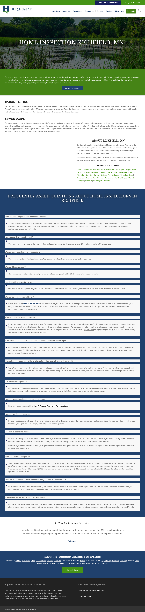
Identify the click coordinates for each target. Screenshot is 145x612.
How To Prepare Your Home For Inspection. (51, 406)
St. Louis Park (106, 175)
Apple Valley (87, 169)
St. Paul (100, 177)
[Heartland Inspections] (17, 11)
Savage (96, 175)
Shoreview (80, 177)
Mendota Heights (121, 177)
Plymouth (131, 172)
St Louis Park (41, 561)
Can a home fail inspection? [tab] (16, 381)
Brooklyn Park (91, 177)
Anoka (79, 169)
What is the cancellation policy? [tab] (17, 456)
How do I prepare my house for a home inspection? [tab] (25, 399)
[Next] (136, 531)
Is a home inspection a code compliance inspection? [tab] (25, 497)
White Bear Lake (127, 175)
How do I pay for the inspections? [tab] (18, 414)
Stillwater (115, 175)
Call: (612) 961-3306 (132, 2)
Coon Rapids (119, 169)
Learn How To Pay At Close (108, 2)
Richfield (107, 180)
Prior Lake (80, 175)
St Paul (18, 561)
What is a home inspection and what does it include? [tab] (26, 216)
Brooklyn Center (99, 169)
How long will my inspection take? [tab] (18, 281)
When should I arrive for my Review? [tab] (19, 296)
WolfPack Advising (31, 609)
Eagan (128, 169)
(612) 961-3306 (85, 596)
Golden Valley (93, 172)
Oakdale (131, 177)
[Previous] (9, 531)
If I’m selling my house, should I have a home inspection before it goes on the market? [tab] (39, 361)
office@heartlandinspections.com (92, 590)
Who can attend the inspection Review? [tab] (20, 317)
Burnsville (110, 169)
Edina (85, 172)
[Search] (139, 11)
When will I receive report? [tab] (15, 267)
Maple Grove (112, 172)
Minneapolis (108, 177)
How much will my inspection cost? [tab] (19, 237)
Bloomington (97, 180)
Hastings (103, 172)
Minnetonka (123, 172)
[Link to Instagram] (8, 2)
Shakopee (80, 180)
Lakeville (88, 180)
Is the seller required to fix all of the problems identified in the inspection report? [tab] (36, 340)
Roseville (89, 175)
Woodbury (26, 561)
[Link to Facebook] (5, 2)
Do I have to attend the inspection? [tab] (18, 431)
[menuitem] (56, 11)
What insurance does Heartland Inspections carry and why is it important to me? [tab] (36, 479)
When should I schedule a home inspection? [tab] (22, 252)
